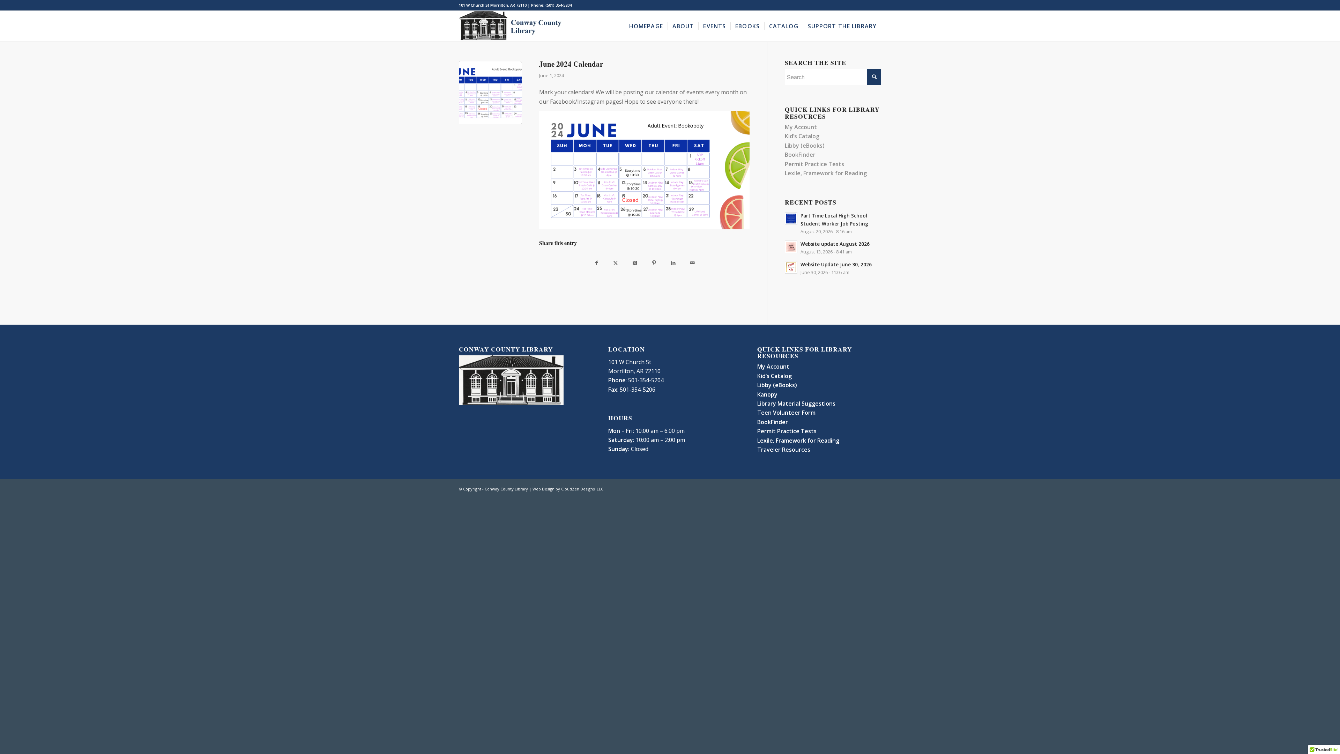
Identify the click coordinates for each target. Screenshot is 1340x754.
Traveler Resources (783, 449)
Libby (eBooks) (805, 145)
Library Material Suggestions (796, 403)
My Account (801, 127)
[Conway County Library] (511, 26)
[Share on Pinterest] (654, 262)
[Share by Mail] (692, 262)
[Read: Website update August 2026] (791, 247)
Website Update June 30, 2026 (836, 264)
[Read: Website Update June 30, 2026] (791, 267)
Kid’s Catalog (802, 136)
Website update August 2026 (835, 244)
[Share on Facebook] (596, 262)
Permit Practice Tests (814, 164)
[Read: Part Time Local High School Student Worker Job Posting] (791, 218)
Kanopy (767, 394)
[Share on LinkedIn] (673, 262)
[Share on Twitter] (615, 262)
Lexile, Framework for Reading (826, 173)
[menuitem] (646, 26)
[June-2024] (490, 92)
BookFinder (800, 154)
